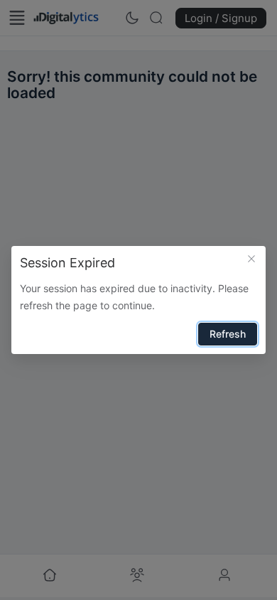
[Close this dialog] (251, 260)
